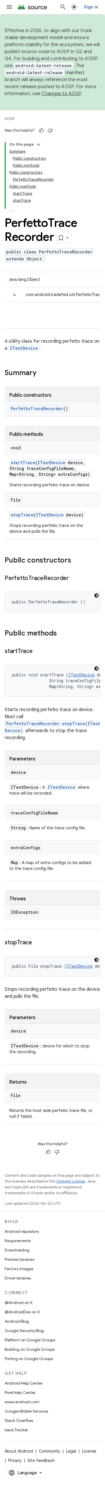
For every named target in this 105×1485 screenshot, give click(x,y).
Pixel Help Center (20, 1392)
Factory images (19, 1268)
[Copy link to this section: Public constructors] (77, 560)
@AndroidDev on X (22, 1312)
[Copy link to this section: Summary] (42, 373)
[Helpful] (41, 130)
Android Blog (17, 1321)
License (89, 1451)
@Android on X (19, 1302)
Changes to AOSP (61, 94)
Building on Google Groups (30, 1349)
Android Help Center (24, 1383)
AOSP (10, 118)
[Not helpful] (50, 130)
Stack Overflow (19, 1420)
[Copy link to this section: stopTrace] (38, 942)
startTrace (23, 462)
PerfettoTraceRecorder (37, 408)
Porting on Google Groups (29, 1358)
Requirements (18, 1240)
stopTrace (22, 515)
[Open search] (63, 7)
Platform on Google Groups (30, 1340)
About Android (19, 1451)
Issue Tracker (16, 1429)
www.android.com (22, 1401)
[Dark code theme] (96, 595)
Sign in (91, 7)
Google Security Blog (24, 1330)
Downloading (17, 1250)
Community (49, 1451)
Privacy (15, 1460)
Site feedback (41, 1460)
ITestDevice (24, 348)
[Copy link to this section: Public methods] (63, 633)
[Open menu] (9, 7)
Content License (70, 1181)
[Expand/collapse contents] (38, 144)
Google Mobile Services (26, 1411)
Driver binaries (18, 1278)
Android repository (22, 1231)
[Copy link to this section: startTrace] (38, 651)
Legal (71, 1451)
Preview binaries (19, 1259)
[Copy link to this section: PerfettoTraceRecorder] (74, 578)
